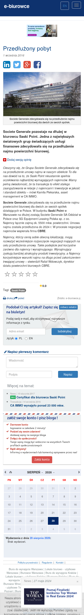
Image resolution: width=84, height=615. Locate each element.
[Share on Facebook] (37, 64)
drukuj (10, 298)
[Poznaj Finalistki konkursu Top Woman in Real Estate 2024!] (35, 596)
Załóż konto (42, 459)
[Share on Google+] (27, 64)
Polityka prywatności (28, 562)
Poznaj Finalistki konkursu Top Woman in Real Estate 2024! (61, 593)
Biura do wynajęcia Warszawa (26, 569)
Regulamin (47, 562)
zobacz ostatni (68, 307)
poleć (21, 298)
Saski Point (18, 290)
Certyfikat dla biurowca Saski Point (38, 397)
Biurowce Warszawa (32, 573)
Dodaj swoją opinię (18, 160)
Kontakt (59, 562)
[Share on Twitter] (17, 64)
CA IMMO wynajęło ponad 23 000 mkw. (37, 405)
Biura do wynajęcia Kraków (61, 573)
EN (65, 6)
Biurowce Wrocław (14, 584)
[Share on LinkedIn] (6, 64)
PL (20, 338)
